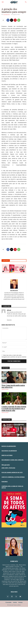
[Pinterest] (15, 20)
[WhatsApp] (18, 20)
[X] (11, 20)
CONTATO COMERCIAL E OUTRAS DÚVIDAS (13, 477)
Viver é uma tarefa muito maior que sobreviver (13, 386)
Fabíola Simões (5, 389)
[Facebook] (8, 20)
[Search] (26, 2)
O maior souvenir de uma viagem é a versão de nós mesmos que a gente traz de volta (14, 408)
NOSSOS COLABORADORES (9, 446)
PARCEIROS (5, 481)
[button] (2, 2)
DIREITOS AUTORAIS (7, 455)
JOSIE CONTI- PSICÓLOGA (8, 468)
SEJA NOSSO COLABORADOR (9, 450)
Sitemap (20, 602)
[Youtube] (20, 596)
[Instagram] (11, 596)
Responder (9, 319)
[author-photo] (14, 288)
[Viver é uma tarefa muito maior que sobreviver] (14, 377)
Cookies (15, 602)
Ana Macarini (6, 14)
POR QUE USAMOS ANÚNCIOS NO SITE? (12, 472)
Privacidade (8, 602)
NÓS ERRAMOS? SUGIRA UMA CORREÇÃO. (13, 460)
